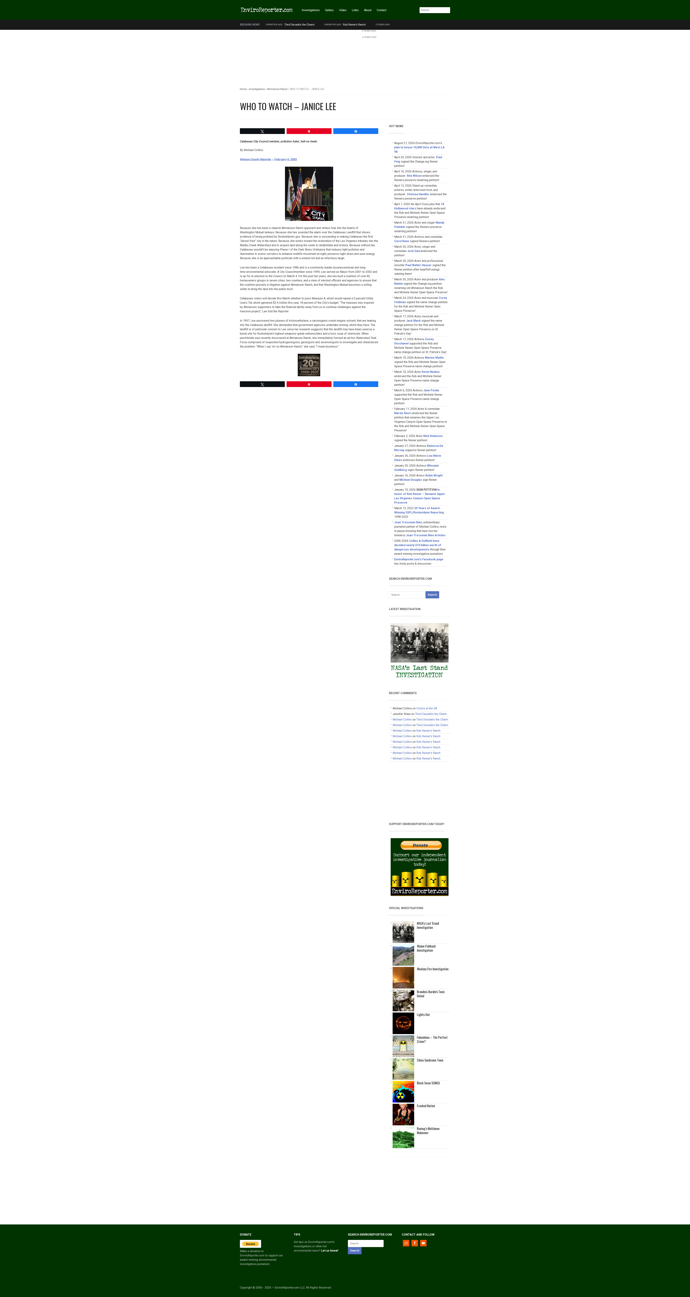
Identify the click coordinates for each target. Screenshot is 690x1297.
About (367, 10)
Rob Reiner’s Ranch (354, 24)
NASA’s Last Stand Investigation (428, 925)
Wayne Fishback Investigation (426, 948)
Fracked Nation (426, 1105)
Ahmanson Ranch (277, 89)
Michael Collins (402, 719)
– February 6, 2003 (268, 159)
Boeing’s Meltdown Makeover (428, 1130)
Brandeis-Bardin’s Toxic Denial (431, 993)
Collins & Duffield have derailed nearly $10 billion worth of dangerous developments (417, 545)
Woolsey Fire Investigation (432, 969)
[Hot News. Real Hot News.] (267, 9)
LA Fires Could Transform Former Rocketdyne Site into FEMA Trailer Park (309, 31)
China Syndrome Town (430, 1060)
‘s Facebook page (418, 559)
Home (243, 89)
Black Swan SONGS (428, 1083)
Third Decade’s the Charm (299, 24)
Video (342, 10)
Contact (381, 10)
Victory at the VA (426, 708)
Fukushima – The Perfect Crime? (432, 1039)
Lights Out (423, 1014)
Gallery (329, 10)
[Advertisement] (345, 57)
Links (355, 10)
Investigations (311, 10)
